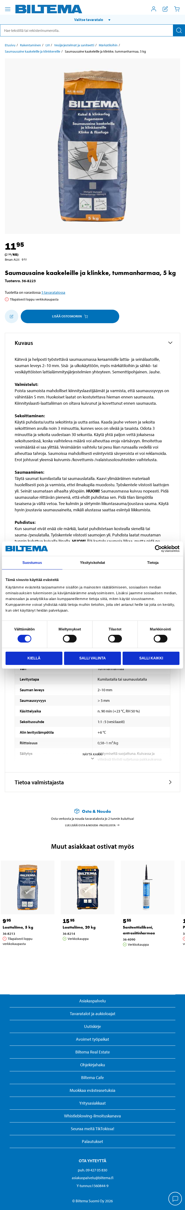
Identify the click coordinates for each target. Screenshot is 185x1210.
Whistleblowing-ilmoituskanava (92, 1116)
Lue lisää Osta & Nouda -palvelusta (90, 825)
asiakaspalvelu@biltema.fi (92, 1177)
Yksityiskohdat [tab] (92, 563)
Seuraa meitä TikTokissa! (92, 1128)
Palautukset (92, 1141)
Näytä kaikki (92, 754)
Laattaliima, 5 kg (18, 927)
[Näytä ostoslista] (165, 9)
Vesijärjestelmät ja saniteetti (74, 45)
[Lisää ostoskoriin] (11, 316)
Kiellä (33, 658)
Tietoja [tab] (153, 563)
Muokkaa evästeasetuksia (92, 1090)
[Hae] (179, 30)
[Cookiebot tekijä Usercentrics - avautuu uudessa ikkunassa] (158, 548)
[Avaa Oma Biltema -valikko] (153, 9)
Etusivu (10, 45)
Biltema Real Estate (92, 1052)
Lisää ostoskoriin (67, 316)
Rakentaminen (30, 45)
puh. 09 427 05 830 (92, 1170)
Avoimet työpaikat (92, 1039)
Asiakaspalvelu (92, 1001)
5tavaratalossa (53, 292)
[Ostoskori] (177, 9)
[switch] (70, 639)
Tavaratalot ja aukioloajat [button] (92, 1013)
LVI (48, 45)
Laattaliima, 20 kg (79, 927)
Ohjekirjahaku (92, 1064)
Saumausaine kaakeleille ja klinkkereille (32, 51)
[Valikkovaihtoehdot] (7, 9)
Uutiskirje (92, 1026)
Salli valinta (92, 658)
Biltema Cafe (92, 1077)
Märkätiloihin (108, 45)
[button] (92, 19)
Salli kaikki (151, 658)
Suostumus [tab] (32, 563)
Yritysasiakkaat (92, 1103)
